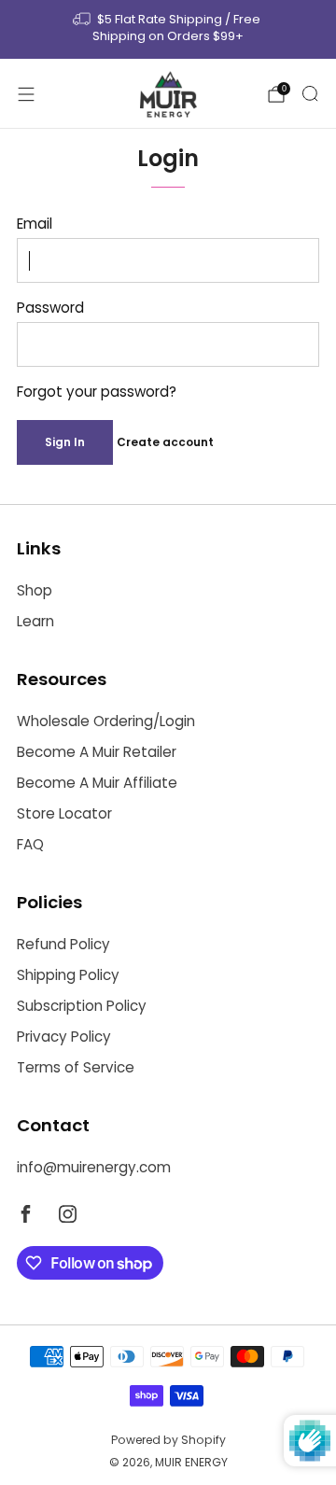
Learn (35, 621)
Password (50, 307)
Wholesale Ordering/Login (106, 721)
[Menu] (26, 94)
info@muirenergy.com (94, 1167)
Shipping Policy (68, 975)
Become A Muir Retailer (96, 752)
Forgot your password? (96, 391)
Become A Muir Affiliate (97, 782)
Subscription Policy (82, 1006)
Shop (34, 590)
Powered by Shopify (168, 1440)
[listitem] (168, 29)
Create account (165, 442)
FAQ (30, 844)
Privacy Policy (64, 1036)
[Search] (310, 93)
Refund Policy (63, 944)
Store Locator (64, 813)
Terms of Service (75, 1067)
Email (34, 223)
